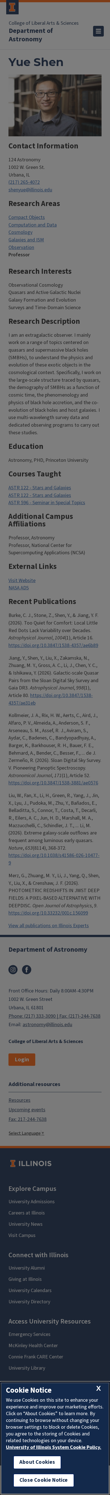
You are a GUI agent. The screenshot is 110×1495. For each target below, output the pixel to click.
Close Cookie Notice (43, 1480)
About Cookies (37, 1462)
